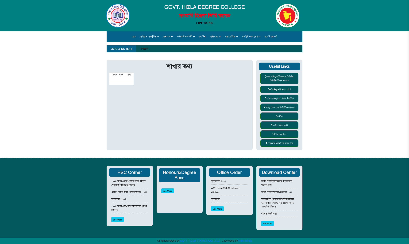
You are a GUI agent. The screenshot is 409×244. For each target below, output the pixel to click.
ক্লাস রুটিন (215, 198)
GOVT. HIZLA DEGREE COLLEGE (200, 240)
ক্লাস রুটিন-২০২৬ (118, 198)
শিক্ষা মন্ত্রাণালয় (280, 134)
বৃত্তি (280, 116)
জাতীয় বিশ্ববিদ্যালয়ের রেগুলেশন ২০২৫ (276, 191)
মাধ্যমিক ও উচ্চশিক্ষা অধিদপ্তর (280, 142)
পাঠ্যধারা (214, 36)
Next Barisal (245, 240)
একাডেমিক (230, 36)
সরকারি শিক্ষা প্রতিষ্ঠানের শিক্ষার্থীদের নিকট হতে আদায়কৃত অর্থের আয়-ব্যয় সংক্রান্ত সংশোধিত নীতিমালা (277, 202)
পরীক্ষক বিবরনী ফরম (269, 213)
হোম (134, 36)
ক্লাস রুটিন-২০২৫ (218, 180)
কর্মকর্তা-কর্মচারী (184, 36)
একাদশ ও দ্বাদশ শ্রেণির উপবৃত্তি (280, 98)
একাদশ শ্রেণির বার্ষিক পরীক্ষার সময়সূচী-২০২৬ (129, 191)
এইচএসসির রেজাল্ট (280, 125)
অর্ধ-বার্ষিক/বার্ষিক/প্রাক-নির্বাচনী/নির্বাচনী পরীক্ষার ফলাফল (280, 78)
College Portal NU (280, 89)
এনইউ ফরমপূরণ (250, 36)
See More (117, 219)
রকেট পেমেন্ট (271, 36)
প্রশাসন (166, 36)
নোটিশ (202, 36)
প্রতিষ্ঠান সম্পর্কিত (148, 36)
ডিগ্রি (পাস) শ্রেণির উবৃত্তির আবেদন (280, 107)
